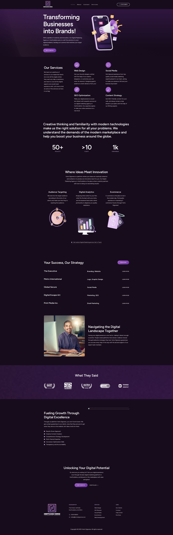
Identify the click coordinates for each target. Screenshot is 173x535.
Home (73, 4)
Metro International (53, 279)
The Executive (50, 271)
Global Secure (50, 287)
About (79, 4)
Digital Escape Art (52, 295)
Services (95, 4)
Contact (86, 4)
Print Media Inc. (51, 303)
